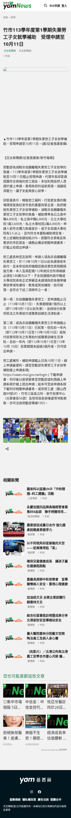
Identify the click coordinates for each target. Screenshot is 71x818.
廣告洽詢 (43, 799)
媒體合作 (55, 799)
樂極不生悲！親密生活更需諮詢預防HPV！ (34, 735)
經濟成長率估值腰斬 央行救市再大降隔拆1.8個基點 (57, 735)
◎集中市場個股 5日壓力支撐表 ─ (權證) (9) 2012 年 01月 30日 (12, 704)
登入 (64, 5)
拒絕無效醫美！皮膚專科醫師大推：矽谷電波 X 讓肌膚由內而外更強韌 (12, 735)
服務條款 (15, 799)
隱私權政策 (29, 799)
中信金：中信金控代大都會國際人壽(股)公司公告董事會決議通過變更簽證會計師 (34, 704)
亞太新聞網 (10, 50)
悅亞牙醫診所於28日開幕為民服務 (56, 704)
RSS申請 (55, 5)
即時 (13, 17)
